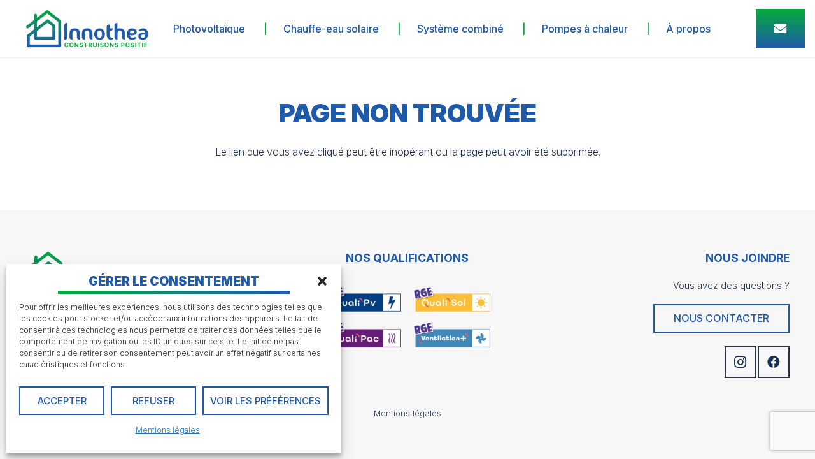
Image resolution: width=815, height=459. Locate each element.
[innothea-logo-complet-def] (86, 29)
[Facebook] (774, 362)
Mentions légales (168, 430)
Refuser (153, 401)
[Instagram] (740, 362)
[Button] (780, 28)
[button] (322, 281)
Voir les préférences (265, 401)
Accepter (62, 401)
